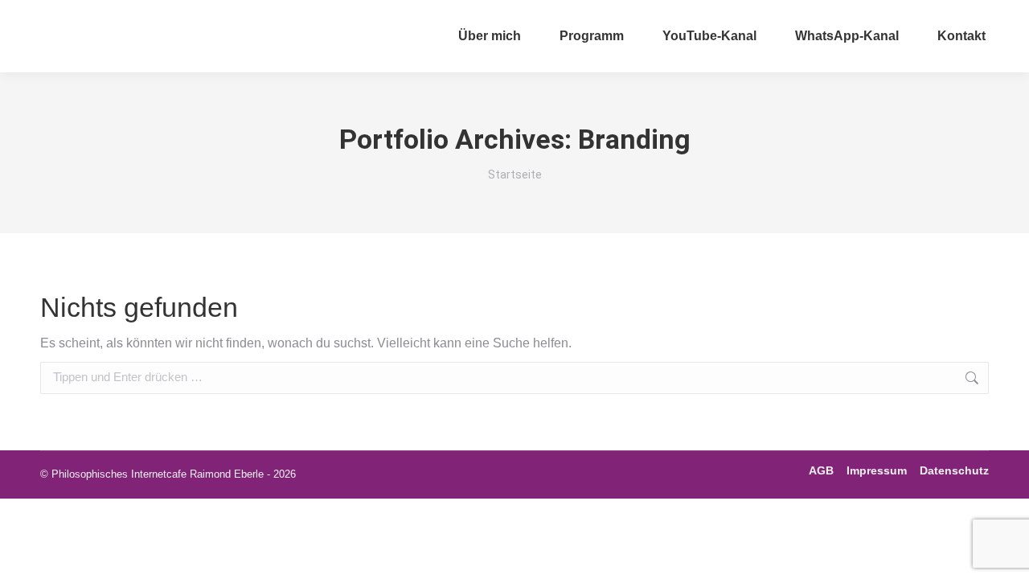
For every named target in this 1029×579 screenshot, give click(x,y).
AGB (821, 470)
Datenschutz (954, 470)
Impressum (877, 470)
